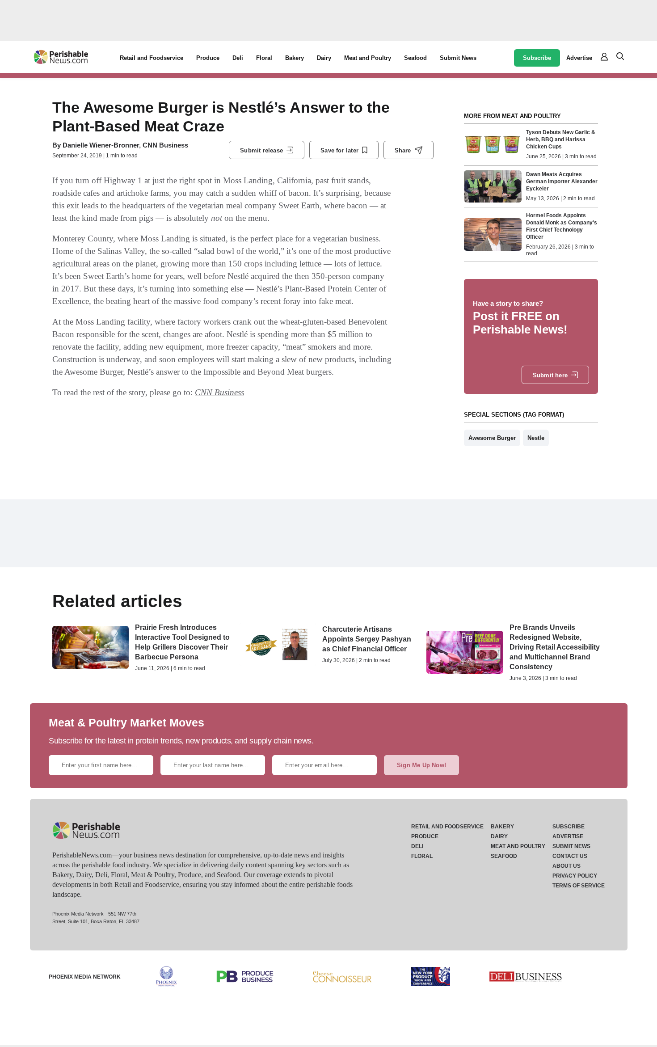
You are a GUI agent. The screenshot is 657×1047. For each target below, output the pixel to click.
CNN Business (219, 392)
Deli (237, 58)
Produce (207, 58)
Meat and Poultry (367, 58)
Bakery (294, 58)
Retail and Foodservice (151, 58)
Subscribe (537, 58)
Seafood (415, 58)
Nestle (535, 438)
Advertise (579, 58)
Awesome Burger (492, 438)
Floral (264, 58)
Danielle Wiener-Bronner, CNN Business (125, 145)
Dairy (324, 58)
